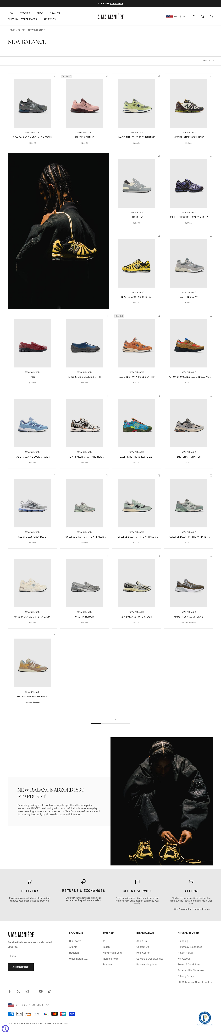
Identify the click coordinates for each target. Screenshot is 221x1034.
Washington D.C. (78, 958)
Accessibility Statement (191, 970)
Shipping (183, 941)
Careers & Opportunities (149, 958)
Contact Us (142, 946)
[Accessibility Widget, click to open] (5, 1028)
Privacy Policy (186, 976)
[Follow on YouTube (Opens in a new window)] (41, 991)
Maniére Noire (110, 958)
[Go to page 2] (125, 719)
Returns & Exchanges (190, 946)
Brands (55, 13)
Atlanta (73, 946)
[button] (54, 76)
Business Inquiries (146, 964)
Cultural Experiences (22, 19)
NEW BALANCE (36, 30)
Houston (74, 952)
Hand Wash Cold (112, 952)
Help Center (142, 952)
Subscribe (20, 967)
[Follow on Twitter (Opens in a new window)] (18, 991)
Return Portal (185, 952)
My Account (184, 958)
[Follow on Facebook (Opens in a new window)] (10, 991)
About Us (141, 941)
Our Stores (75, 941)
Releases (50, 19)
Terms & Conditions (189, 964)
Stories (25, 13)
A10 (105, 941)
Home (11, 30)
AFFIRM (191, 891)
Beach (106, 946)
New (10, 13)
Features (107, 964)
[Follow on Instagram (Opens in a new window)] (27, 991)
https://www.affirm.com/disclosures (191, 909)
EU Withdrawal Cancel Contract (195, 982)
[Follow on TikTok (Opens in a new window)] (49, 991)
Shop (40, 13)
